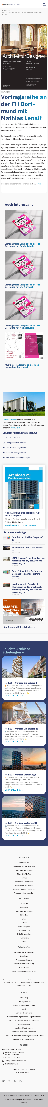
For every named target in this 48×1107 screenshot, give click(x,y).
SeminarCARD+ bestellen (24, 952)
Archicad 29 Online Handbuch (24, 1032)
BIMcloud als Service (24, 870)
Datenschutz (38, 1100)
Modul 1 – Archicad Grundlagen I (21, 683)
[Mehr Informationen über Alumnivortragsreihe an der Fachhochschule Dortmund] (24, 346)
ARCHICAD (24, 904)
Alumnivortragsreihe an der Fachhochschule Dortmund (22, 365)
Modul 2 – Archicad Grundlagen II (21, 728)
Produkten (15, 428)
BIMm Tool (24, 915)
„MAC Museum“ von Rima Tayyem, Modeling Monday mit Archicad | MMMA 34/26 (28, 561)
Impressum (27, 1100)
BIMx (24, 919)
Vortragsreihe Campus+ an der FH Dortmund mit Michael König (22, 326)
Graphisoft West (10, 419)
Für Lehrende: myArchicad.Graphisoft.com (24, 1016)
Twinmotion (24, 938)
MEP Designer (24, 926)
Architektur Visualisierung (24, 964)
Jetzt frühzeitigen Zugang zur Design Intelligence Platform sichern (27, 574)
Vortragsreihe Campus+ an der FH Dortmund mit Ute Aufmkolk (22, 285)
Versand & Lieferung (24, 1013)
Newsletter (24, 956)
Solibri (24, 941)
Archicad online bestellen (24, 893)
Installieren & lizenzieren (24, 881)
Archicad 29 (24, 863)
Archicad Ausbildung (24, 960)
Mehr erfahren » (14, 696)
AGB (24, 1009)
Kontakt (24, 1103)
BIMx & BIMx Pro (24, 874)
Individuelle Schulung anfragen (24, 971)
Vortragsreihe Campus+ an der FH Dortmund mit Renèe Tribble (22, 244)
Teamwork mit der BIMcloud (24, 866)
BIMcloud (24, 907)
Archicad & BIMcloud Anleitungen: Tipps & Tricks (24, 1035)
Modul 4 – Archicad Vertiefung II (21, 823)
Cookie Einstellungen (13, 1100)
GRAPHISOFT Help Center (24, 1039)
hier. (39, 184)
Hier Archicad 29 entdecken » (19, 627)
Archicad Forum (24, 1024)
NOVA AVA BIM (24, 930)
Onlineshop (24, 998)
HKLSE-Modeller (24, 934)
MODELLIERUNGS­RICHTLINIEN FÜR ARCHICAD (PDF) (22, 514)
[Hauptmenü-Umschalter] (44, 4)
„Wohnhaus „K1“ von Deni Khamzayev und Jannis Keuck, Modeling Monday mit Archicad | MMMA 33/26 (27, 588)
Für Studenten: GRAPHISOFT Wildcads (24, 1020)
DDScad (24, 923)
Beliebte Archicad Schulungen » (16, 650)
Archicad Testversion (24, 1028)
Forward (24, 878)
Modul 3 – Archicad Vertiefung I (20, 774)
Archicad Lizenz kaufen (24, 885)
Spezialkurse (24, 967)
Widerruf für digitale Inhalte (24, 1005)
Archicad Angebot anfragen (24, 889)
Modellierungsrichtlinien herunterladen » (21, 525)
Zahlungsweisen (24, 1001)
